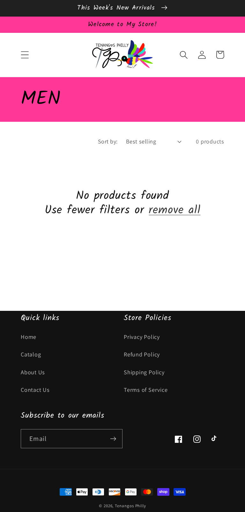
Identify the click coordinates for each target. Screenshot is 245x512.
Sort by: (108, 141)
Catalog (31, 354)
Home (28, 336)
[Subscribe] (113, 439)
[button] (25, 55)
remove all (174, 210)
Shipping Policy (144, 372)
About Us (33, 372)
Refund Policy (142, 354)
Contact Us (35, 389)
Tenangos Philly (130, 505)
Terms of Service (145, 389)
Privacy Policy (142, 336)
